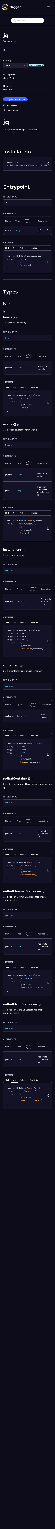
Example (9, 242)
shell (7, 248)
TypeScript (34, 248)
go (14, 248)
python (23, 248)
